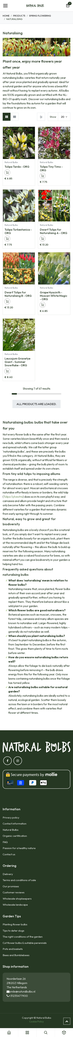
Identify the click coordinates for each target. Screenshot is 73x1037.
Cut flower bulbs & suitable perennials (25, 943)
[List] (14, 117)
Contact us (9, 854)
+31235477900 (18, 996)
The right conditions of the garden (23, 936)
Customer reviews (13, 892)
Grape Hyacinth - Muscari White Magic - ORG (53, 296)
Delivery (8, 874)
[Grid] (7, 117)
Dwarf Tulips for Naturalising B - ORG (18, 294)
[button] (32, 131)
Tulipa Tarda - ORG (17, 166)
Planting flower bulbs (15, 924)
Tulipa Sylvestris (13, 496)
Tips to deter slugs (13, 930)
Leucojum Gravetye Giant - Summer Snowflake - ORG (17, 362)
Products (19, 15)
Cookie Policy (36, 1021)
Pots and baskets (13, 949)
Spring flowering (40, 15)
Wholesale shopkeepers (17, 898)
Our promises (11, 886)
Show (53, 116)
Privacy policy (11, 817)
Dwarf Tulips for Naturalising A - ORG (53, 231)
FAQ (5, 842)
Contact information (14, 823)
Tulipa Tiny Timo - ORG (51, 168)
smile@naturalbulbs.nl (22, 991)
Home (6, 15)
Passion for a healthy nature (19, 848)
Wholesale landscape (15, 904)
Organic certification (15, 835)
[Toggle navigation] (5, 5)
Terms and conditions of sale (19, 880)
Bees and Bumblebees (16, 955)
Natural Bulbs (10, 829)
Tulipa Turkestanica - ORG (18, 231)
